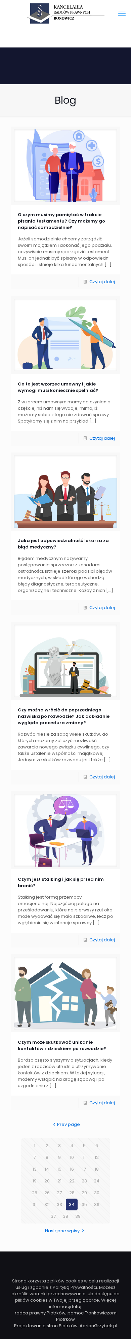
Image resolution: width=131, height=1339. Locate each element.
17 (84, 1169)
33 (59, 1204)
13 (35, 1169)
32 (47, 1204)
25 (34, 1193)
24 (96, 1181)
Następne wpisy (62, 1231)
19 (35, 1181)
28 (72, 1193)
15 (59, 1169)
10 (72, 1157)
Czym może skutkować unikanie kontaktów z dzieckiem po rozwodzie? (62, 1045)
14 (47, 1169)
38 (65, 1216)
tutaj (76, 1306)
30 (96, 1193)
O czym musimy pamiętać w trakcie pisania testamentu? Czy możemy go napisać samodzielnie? (61, 221)
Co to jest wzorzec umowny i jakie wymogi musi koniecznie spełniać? (58, 387)
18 (97, 1169)
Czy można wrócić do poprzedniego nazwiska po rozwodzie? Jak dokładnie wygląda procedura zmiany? (64, 716)
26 (47, 1193)
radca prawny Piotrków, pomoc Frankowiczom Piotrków (66, 1316)
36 (96, 1204)
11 (84, 1157)
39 (78, 1216)
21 (59, 1181)
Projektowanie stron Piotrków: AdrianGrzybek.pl (65, 1326)
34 (72, 1204)
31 (35, 1204)
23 (84, 1181)
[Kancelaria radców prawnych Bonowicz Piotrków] (65, 13)
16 (72, 1169)
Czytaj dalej (102, 281)
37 (53, 1216)
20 (47, 1181)
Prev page (68, 1124)
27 (59, 1193)
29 (84, 1193)
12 (97, 1157)
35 (84, 1204)
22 (72, 1181)
